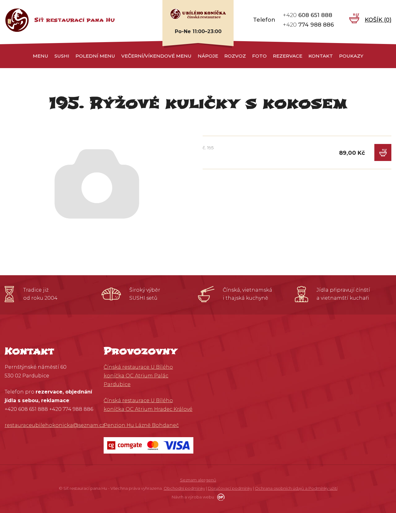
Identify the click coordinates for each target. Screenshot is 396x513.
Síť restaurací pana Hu (74, 20)
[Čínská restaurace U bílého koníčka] (198, 13)
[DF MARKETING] (220, 496)
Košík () (378, 19)
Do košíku (382, 152)
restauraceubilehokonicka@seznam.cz (55, 425)
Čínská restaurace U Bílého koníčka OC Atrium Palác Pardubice (138, 375)
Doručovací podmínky (230, 488)
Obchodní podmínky (184, 488)
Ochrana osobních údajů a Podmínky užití (296, 488)
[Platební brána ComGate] (148, 445)
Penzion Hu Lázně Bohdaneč (141, 425)
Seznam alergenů (198, 479)
